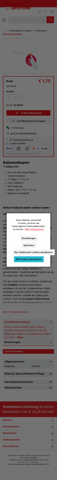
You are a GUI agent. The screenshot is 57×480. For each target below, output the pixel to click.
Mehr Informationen (34, 229)
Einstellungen (29, 238)
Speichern (28, 245)
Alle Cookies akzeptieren (29, 259)
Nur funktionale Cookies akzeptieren (33, 252)
